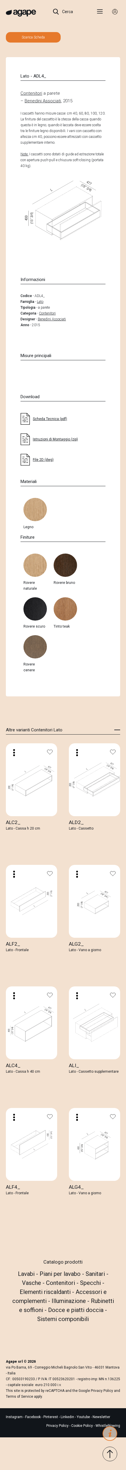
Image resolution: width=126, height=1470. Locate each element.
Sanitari (96, 1273)
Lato (40, 302)
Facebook (33, 1417)
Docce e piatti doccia (76, 1309)
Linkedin (68, 1417)
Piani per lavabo (61, 1273)
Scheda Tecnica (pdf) (50, 419)
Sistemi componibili (63, 1319)
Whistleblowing (108, 1426)
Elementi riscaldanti (46, 1291)
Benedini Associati (43, 100)
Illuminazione (69, 1300)
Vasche (32, 1282)
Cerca (67, 11)
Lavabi (27, 1273)
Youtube (84, 1417)
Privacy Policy (102, 1391)
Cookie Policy (82, 1426)
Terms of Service (19, 1397)
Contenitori (31, 93)
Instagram (14, 1417)
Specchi (91, 1282)
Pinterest (51, 1417)
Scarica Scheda (33, 37)
